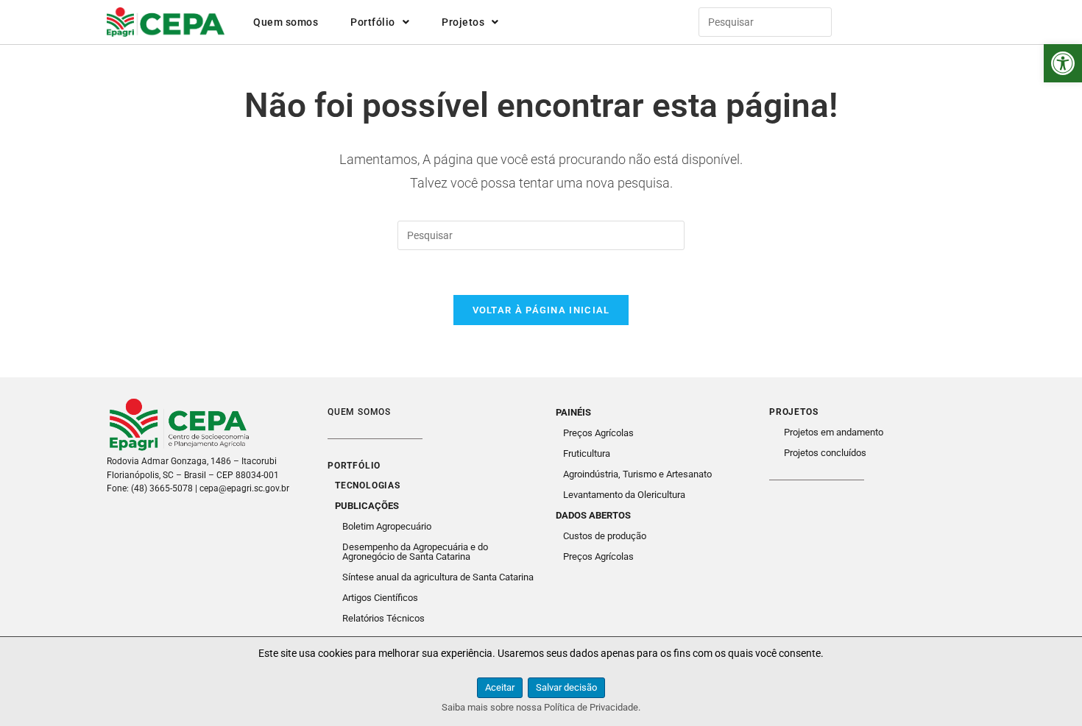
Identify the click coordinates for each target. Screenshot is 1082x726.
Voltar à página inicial (541, 310)
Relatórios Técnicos (383, 618)
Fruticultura (586, 453)
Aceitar (500, 687)
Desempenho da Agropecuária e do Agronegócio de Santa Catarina (415, 551)
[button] (1063, 63)
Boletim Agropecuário (386, 526)
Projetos (463, 22)
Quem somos (285, 22)
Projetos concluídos (825, 452)
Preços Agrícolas (598, 432)
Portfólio (372, 22)
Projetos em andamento (833, 432)
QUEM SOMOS (359, 412)
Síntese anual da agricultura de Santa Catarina (438, 577)
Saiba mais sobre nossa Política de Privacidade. (541, 707)
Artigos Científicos (380, 597)
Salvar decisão (566, 687)
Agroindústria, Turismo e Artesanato (637, 474)
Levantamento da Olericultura (624, 494)
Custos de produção (604, 535)
